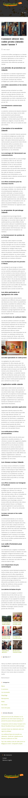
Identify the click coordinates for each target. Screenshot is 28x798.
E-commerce (4, 689)
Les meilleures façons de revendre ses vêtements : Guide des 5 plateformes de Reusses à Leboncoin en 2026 (12, 736)
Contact (5, 758)
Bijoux (3, 686)
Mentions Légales (7, 760)
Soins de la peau (5, 708)
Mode (3, 701)
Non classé (7, 49)
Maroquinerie (5, 698)
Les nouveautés (5, 692)
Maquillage (4, 695)
